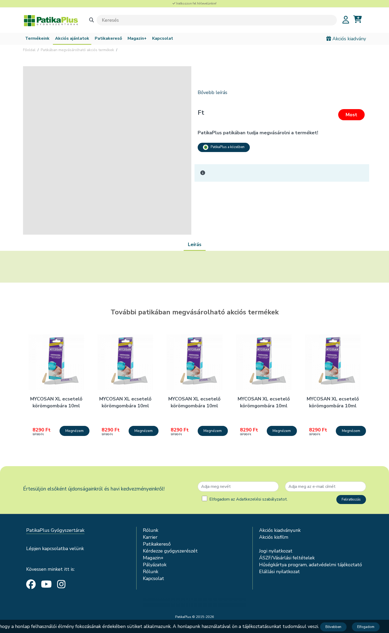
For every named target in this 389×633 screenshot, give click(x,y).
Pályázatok (154, 564)
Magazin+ (137, 38)
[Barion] (194, 602)
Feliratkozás (351, 499)
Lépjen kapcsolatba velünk (55, 548)
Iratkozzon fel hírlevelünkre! (195, 3)
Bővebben (332, 627)
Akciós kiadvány (348, 38)
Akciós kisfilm (273, 537)
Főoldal (29, 49)
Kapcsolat (162, 38)
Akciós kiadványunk (280, 530)
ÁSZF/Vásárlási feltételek (287, 558)
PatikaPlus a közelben (226, 147)
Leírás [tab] (194, 244)
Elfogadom (364, 627)
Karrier (150, 537)
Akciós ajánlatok (72, 38)
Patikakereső (108, 38)
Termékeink (37, 38)
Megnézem (74, 430)
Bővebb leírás (212, 92)
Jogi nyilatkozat (275, 551)
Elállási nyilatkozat (279, 571)
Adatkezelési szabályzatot (261, 499)
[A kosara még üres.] (357, 19)
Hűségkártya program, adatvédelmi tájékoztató (310, 564)
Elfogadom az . (248, 499)
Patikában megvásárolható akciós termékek (77, 49)
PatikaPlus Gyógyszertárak (55, 530)
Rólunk (150, 530)
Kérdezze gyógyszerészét (170, 551)
